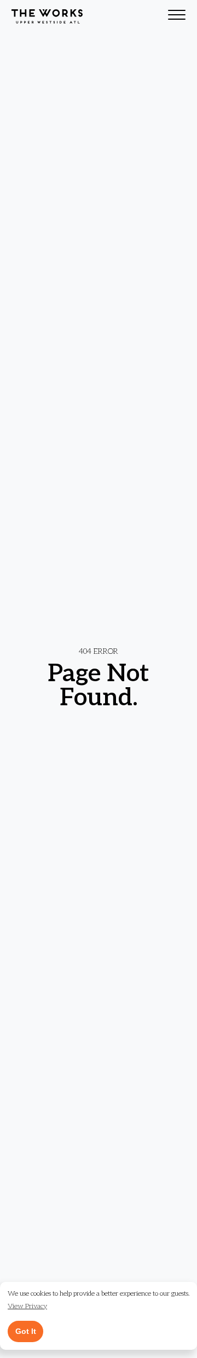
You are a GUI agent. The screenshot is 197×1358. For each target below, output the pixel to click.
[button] (27, 1306)
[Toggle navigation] (177, 16)
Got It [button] (25, 1331)
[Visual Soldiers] (47, 16)
